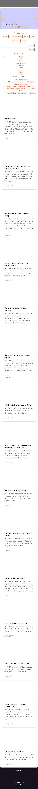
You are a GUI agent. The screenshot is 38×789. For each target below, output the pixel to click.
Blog (21, 61)
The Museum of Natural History (15, 490)
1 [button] (12, 27)
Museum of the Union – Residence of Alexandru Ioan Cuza (17, 167)
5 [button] (26, 27)
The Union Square (21, 80)
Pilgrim (32, 37)
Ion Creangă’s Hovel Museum (14, 751)
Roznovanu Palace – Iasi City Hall (15, 623)
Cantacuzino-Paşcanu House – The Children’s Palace (16, 264)
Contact (19, 770)
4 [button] (22, 27)
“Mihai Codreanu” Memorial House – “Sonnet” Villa (16, 705)
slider (21, 72)
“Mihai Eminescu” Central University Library (21, 86)
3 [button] (19, 27)
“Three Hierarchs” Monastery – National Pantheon (17, 534)
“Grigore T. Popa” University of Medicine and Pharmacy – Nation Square (18, 447)
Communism (17, 37)
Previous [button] (2, 19)
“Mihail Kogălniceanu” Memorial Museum (18, 405)
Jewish (25, 37)
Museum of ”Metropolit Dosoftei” (15, 578)
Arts (10, 37)
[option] (19, 18)
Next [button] (35, 19)
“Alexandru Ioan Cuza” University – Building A (21, 93)
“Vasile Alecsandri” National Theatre (16, 664)
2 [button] (15, 27)
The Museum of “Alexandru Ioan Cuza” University (17, 356)
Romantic (16, 41)
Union (23, 41)
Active (5, 37)
